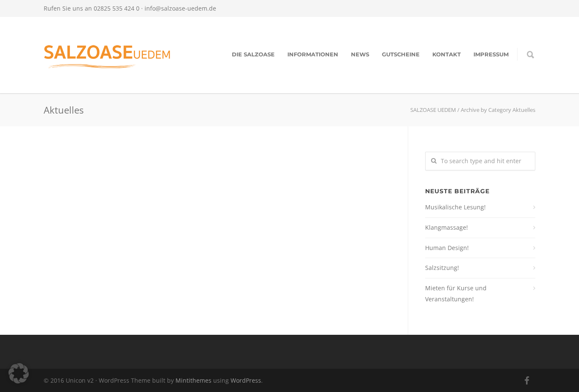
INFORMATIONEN (312, 54)
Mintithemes (193, 380)
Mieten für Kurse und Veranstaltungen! (456, 293)
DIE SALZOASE (253, 54)
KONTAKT (446, 54)
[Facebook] (526, 380)
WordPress (246, 380)
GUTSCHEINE (401, 54)
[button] (18, 373)
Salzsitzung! (442, 268)
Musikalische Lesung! (455, 207)
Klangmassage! (446, 227)
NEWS (360, 54)
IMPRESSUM (491, 54)
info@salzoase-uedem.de (180, 8)
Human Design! (447, 248)
